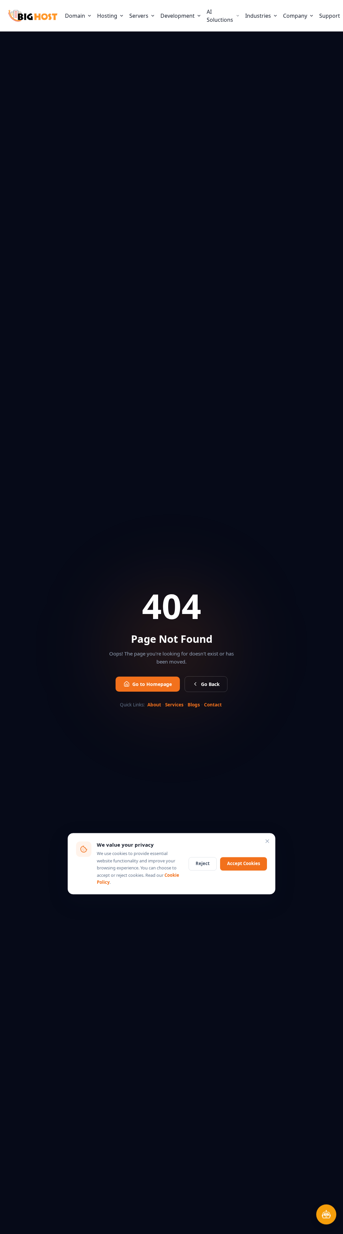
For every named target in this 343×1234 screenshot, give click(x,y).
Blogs (194, 705)
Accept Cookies (243, 863)
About (154, 705)
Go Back (210, 684)
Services (174, 705)
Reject (203, 863)
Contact (213, 705)
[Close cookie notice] (267, 841)
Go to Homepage (152, 684)
